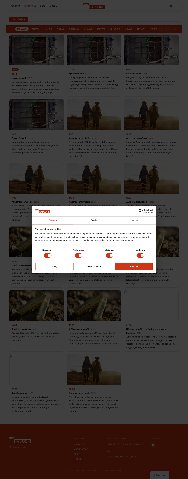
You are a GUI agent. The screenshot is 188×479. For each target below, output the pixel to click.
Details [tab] (94, 220)
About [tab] (135, 220)
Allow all (134, 266)
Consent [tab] (53, 220)
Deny (54, 266)
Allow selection (94, 266)
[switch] (78, 255)
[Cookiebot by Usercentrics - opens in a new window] (141, 211)
